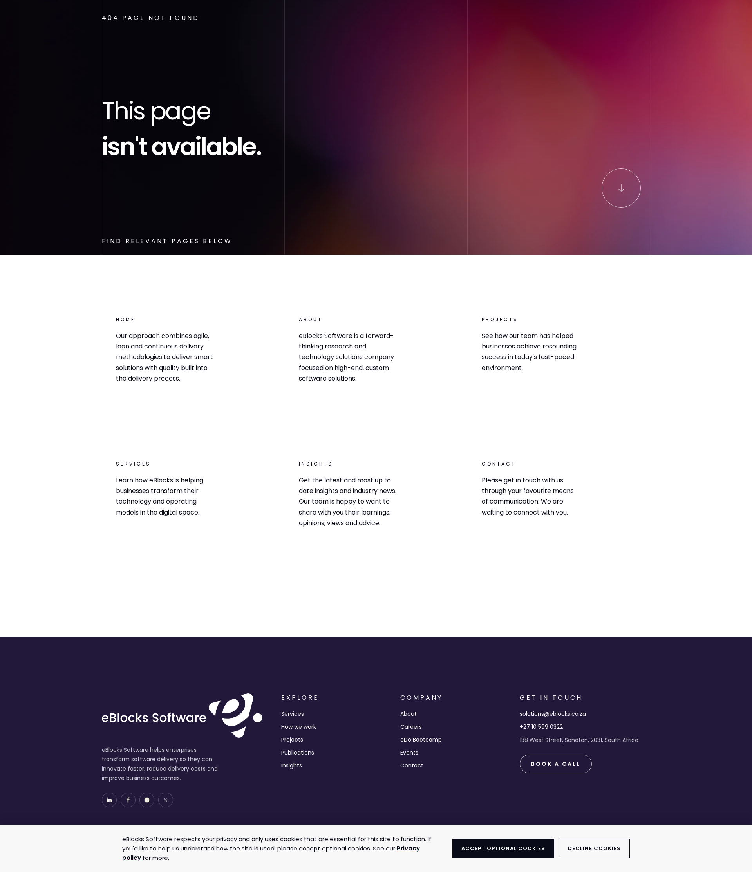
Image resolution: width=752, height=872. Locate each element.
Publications (297, 752)
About (408, 714)
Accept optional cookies (503, 848)
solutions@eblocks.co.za (553, 714)
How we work (298, 727)
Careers (411, 727)
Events (409, 752)
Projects (292, 740)
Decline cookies (594, 848)
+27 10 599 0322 (541, 727)
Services (292, 714)
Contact (411, 765)
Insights (291, 765)
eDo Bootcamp (421, 740)
